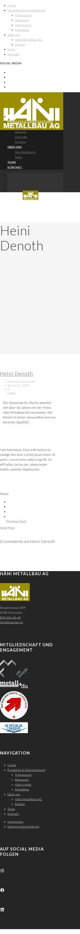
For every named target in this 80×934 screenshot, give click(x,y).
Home (11, 5)
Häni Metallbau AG (28, 39)
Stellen (20, 44)
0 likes (11, 392)
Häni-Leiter (23, 25)
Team (11, 49)
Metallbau (22, 30)
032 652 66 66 (10, 617)
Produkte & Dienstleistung (26, 10)
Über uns (13, 34)
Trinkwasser (23, 15)
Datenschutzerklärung (23, 826)
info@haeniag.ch (11, 622)
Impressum (15, 821)
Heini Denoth (16, 373)
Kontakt (13, 54)
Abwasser (22, 20)
